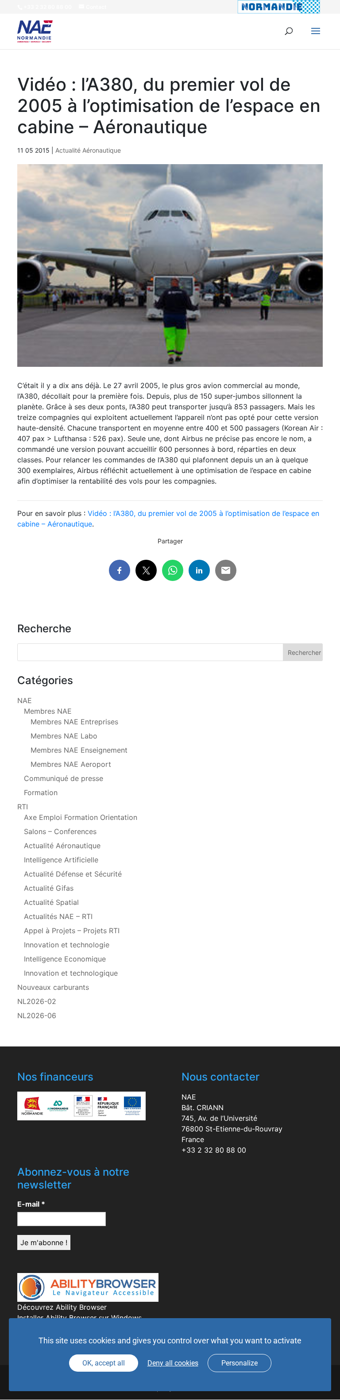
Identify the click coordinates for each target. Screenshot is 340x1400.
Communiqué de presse (63, 778)
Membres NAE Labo (64, 735)
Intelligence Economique (65, 958)
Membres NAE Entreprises (74, 721)
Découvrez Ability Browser (62, 1307)
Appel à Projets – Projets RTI (72, 930)
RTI (22, 806)
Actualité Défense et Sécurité (73, 873)
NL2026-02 (36, 1001)
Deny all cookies (172, 1363)
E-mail (31, 1204)
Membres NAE (48, 711)
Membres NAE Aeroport (71, 764)
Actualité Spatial (51, 902)
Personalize (239, 1363)
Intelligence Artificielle (61, 859)
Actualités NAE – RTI (58, 916)
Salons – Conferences (60, 831)
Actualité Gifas (48, 888)
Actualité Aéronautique (88, 150)
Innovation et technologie (66, 944)
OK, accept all (103, 1363)
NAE (24, 700)
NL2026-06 (36, 1015)
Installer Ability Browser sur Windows (79, 1317)
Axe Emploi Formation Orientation (80, 817)
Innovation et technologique (71, 973)
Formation (41, 792)
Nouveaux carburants (53, 987)
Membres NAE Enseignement (79, 750)
